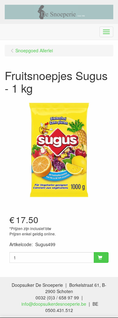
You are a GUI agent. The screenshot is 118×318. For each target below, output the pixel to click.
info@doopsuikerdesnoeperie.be (53, 304)
